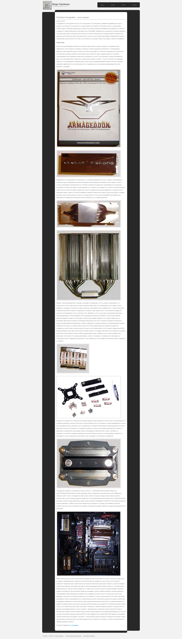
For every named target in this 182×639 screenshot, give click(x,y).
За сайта (134, 5)
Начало (102, 5)
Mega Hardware (61, 4)
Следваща (75, 625)
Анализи (113, 5)
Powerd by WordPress (89, 636)
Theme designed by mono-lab (73, 636)
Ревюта (124, 5)
